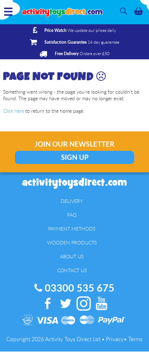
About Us (72, 256)
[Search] (123, 10)
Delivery (72, 201)
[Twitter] (66, 311)
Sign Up (74, 157)
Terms (135, 339)
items (138, 10)
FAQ (72, 214)
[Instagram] (84, 311)
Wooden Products (72, 242)
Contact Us (72, 270)
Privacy (115, 339)
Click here (13, 110)
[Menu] (8, 16)
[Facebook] (48, 311)
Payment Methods (71, 228)
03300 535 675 (78, 289)
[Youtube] (101, 311)
